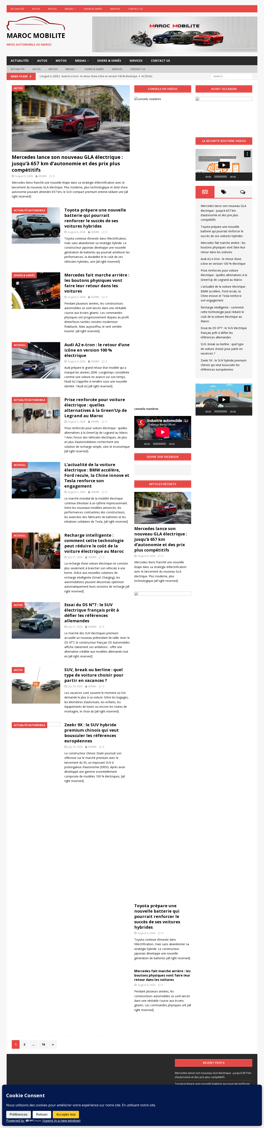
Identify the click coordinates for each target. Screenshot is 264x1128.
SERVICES (115, 8)
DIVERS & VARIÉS (93, 8)
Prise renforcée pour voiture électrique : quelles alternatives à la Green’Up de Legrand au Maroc (95, 407)
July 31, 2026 (75, 557)
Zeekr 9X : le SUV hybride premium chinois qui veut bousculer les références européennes (91, 733)
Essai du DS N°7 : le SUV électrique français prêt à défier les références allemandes (91, 613)
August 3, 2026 (76, 421)
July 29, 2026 (75, 686)
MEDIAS (69, 8)
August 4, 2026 (76, 297)
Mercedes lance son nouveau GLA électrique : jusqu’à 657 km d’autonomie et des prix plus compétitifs (67, 163)
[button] (224, 165)
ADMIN (42, 176)
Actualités (17, 8)
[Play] (140, 444)
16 (43, 1044)
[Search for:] (231, 76)
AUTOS (36, 8)
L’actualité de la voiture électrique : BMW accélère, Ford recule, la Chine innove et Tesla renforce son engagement (96, 475)
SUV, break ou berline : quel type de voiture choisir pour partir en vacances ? (94, 675)
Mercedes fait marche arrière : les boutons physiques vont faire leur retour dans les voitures (96, 283)
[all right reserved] (108, 261)
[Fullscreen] (186, 444)
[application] (162, 432)
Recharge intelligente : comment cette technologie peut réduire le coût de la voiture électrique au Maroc (94, 543)
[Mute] (179, 444)
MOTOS (52, 8)
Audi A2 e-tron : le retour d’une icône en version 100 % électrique (97, 350)
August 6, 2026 (24, 176)
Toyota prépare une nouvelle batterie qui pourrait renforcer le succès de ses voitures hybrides (95, 218)
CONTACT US (135, 8)
